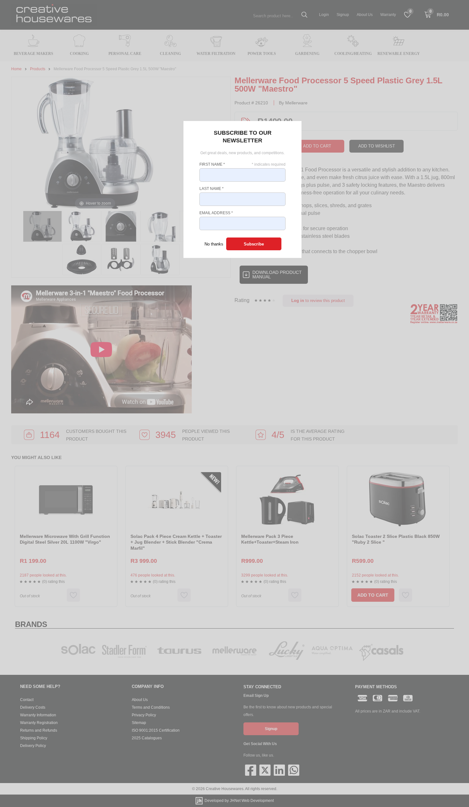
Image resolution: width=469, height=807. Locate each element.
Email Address (216, 213)
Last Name (211, 188)
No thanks (214, 244)
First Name (212, 164)
